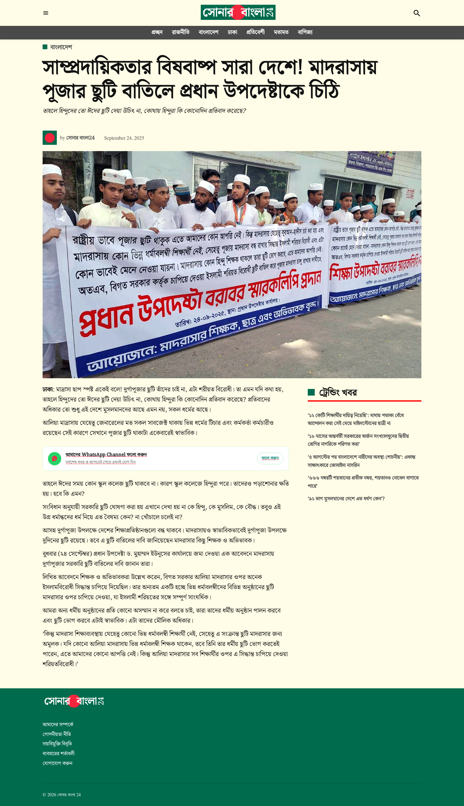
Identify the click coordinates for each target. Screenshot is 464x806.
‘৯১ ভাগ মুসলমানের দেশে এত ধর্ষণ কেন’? (346, 499)
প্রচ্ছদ (157, 32)
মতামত (281, 32)
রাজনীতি (180, 32)
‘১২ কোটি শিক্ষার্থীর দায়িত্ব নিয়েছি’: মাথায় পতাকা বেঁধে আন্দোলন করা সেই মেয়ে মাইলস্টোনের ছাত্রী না (356, 420)
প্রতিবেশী (256, 32)
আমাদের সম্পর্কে (58, 725)
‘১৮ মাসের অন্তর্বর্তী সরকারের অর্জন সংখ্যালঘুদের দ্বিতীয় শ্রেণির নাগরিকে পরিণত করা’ (358, 440)
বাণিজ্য (305, 32)
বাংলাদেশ (208, 32)
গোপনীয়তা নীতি (57, 734)
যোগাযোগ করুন (57, 764)
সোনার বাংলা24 (80, 138)
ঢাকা (232, 32)
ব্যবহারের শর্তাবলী (58, 754)
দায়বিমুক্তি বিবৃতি (57, 744)
